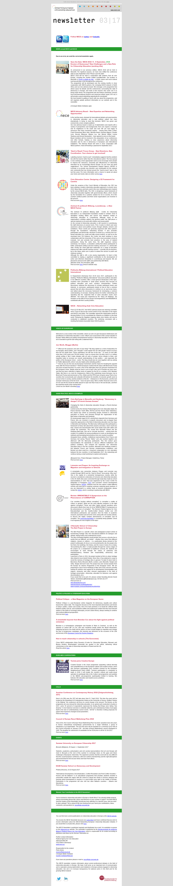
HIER (107, 1)
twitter (86, 37)
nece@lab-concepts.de (82, 805)
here (100, 174)
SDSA (80, 490)
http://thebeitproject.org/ (78, 582)
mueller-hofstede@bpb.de (64, 856)
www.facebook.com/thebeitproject (81, 584)
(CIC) (89, 482)
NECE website (112, 816)
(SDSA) (83, 484)
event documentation (87, 518)
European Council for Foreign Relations (80, 633)
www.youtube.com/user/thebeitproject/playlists (85, 586)
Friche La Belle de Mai (86, 79)
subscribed (90, 820)
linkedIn (96, 37)
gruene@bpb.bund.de (63, 852)
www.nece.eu (65, 829)
